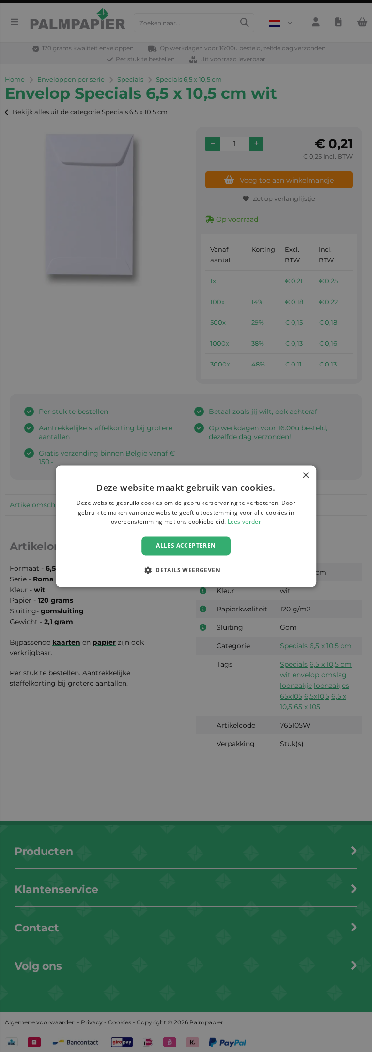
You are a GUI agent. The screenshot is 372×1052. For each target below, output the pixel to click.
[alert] (186, 526)
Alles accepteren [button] (186, 546)
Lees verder (244, 522)
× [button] (305, 475)
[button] (186, 570)
